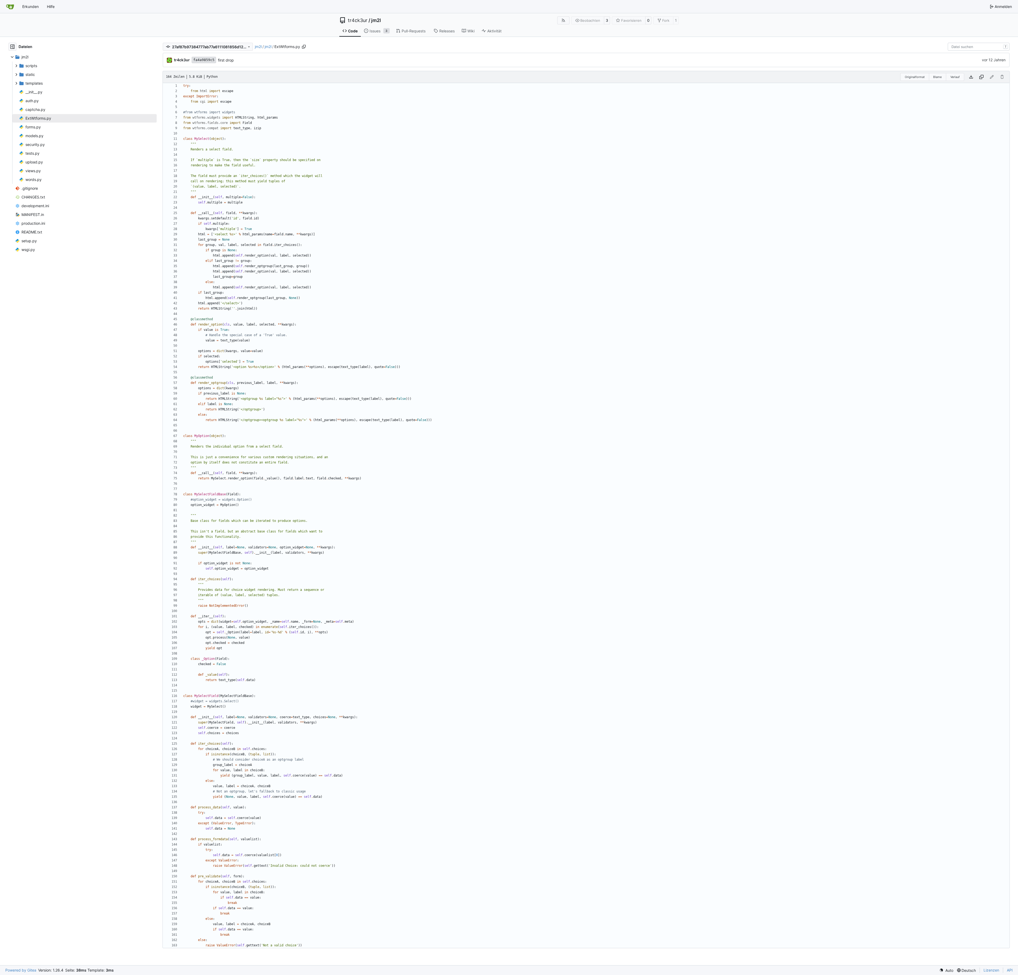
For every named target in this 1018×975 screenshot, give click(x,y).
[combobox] (979, 47)
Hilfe (51, 6)
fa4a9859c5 (203, 60)
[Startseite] (10, 6)
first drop (226, 60)
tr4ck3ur (357, 20)
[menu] (946, 970)
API (1010, 970)
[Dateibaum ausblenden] (12, 47)
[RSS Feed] (563, 20)
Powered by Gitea (20, 970)
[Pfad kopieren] (304, 47)
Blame (937, 77)
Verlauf (955, 77)
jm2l (376, 20)
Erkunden (30, 6)
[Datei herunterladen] (971, 77)
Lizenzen (991, 970)
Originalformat (915, 77)
